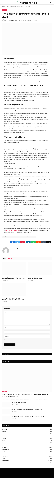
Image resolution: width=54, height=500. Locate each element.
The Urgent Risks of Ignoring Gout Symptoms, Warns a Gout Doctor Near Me (13, 298)
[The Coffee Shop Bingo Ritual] (6, 404)
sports (3, 451)
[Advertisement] (27, 488)
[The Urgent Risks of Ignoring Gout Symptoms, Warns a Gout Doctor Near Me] (14, 289)
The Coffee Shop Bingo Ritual (18, 402)
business (4, 431)
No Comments (28, 20)
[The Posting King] (27, 2)
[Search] (50, 2)
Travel (4, 391)
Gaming (4, 438)
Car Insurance (32, 81)
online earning (5, 449)
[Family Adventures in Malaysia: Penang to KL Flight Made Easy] (6, 411)
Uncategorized (5, 460)
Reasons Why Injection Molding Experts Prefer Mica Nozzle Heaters (38, 277)
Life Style (4, 447)
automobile (4, 429)
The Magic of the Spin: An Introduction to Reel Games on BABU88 (27, 416)
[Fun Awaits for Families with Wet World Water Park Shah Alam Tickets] (27, 378)
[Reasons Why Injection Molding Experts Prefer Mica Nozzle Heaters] (40, 268)
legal (3, 445)
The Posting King (10, 20)
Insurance (4, 442)
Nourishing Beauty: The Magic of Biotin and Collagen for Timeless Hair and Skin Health (13, 277)
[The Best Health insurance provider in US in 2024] (27, 39)
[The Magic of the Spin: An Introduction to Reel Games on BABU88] (6, 418)
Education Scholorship (7, 436)
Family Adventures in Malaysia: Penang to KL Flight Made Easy (26, 409)
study (3, 453)
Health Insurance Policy (30, 236)
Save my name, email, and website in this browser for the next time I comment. (23, 340)
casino (3, 433)
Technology (5, 456)
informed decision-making (12, 230)
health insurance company (17, 236)
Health (4, 10)
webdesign (4, 462)
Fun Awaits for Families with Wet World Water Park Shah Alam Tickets (25, 394)
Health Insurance (6, 236)
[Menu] (4, 2)
